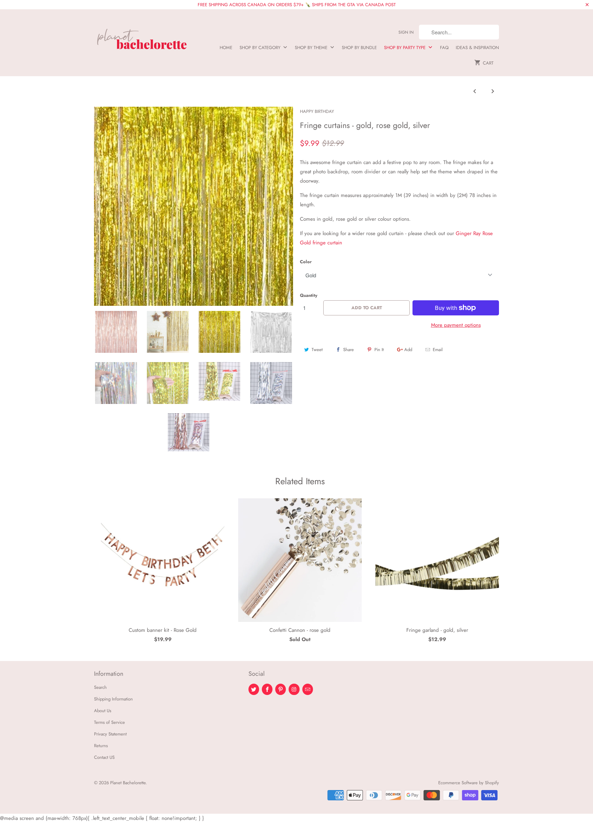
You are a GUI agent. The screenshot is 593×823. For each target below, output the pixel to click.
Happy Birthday (317, 111)
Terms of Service (109, 722)
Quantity (308, 295)
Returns (101, 745)
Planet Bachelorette (128, 782)
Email (438, 349)
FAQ (444, 47)
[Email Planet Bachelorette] (307, 689)
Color (306, 261)
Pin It (379, 349)
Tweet (317, 349)
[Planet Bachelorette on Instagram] (294, 689)
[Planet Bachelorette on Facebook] (267, 689)
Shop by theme (312, 47)
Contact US (104, 757)
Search (100, 687)
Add (408, 349)
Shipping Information (113, 699)
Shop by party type (405, 47)
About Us (102, 710)
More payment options (456, 325)
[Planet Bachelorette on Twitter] (253, 689)
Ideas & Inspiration (477, 47)
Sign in (406, 32)
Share (348, 349)
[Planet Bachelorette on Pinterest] (280, 689)
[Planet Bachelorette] (142, 36)
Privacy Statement (110, 734)
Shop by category (261, 47)
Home (226, 47)
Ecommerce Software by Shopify (468, 782)
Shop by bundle (359, 47)
